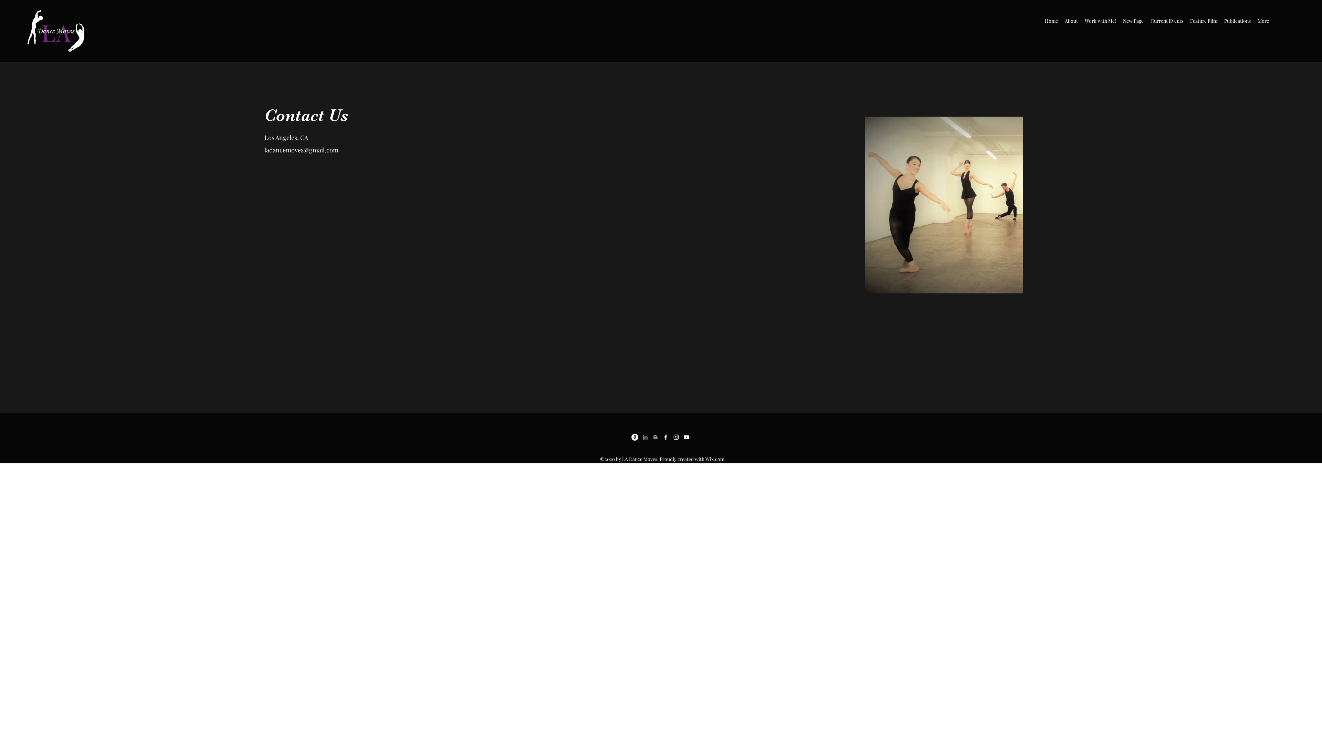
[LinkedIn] (645, 437)
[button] (1071, 21)
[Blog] (655, 437)
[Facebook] (665, 437)
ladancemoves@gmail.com (301, 150)
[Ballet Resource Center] (634, 437)
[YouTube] (686, 437)
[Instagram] (676, 437)
